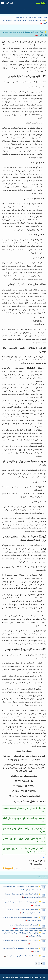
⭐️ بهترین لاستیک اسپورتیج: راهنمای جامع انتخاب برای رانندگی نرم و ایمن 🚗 (22, 934)
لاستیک (16, 17)
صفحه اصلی (32, 17)
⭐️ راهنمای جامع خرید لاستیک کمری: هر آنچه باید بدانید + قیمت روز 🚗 (22, 950)
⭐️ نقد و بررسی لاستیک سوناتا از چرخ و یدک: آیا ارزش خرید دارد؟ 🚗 (22, 903)
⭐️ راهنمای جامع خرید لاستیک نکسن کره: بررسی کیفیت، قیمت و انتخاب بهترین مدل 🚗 (22, 888)
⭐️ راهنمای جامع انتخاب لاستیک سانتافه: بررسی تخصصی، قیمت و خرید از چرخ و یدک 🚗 (25, 927)
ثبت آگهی (9, 3)
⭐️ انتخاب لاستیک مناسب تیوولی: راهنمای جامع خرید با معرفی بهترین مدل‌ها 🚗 (22, 919)
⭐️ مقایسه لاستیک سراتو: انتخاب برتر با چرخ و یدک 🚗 (22, 956)
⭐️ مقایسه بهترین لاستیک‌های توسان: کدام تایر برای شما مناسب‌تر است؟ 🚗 (22, 942)
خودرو (23, 17)
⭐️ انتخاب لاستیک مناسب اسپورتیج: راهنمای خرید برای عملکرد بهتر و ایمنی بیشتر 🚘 (22, 896)
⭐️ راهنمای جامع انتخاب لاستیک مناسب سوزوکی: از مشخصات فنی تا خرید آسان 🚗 (23, 911)
